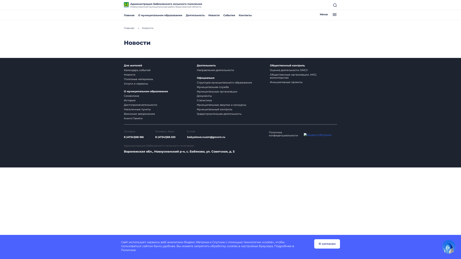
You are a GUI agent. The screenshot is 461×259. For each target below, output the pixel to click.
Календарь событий (137, 70)
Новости (214, 15)
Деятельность (195, 15)
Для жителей (133, 65)
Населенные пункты (137, 109)
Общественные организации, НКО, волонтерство (293, 76)
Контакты (245, 15)
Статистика (204, 100)
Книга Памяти (133, 118)
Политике (128, 250)
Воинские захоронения (139, 113)
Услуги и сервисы (136, 83)
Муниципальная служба (213, 87)
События (229, 15)
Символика (131, 95)
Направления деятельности (215, 70)
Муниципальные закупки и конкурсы (221, 104)
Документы (204, 95)
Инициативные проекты (286, 82)
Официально (205, 77)
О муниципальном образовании (160, 15)
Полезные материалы (138, 79)
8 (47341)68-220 (165, 137)
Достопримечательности (140, 104)
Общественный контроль (287, 65)
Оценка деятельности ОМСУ (289, 70)
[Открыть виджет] (449, 247)
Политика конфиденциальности (283, 134)
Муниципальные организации (217, 91)
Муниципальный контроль (214, 109)
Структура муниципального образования (224, 82)
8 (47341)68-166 (134, 137)
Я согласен (327, 244)
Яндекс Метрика (196, 242)
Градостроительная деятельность (219, 113)
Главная (129, 15)
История (129, 100)
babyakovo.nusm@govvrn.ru (206, 137)
